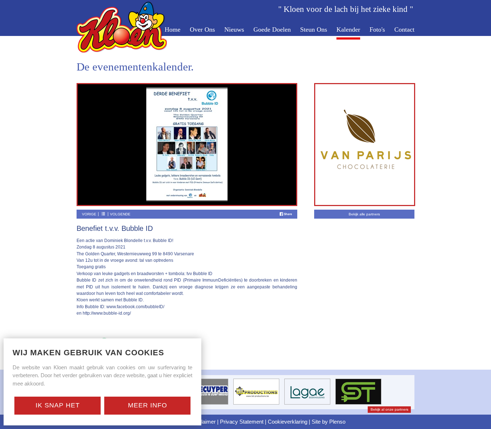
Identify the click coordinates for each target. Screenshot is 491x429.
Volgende (120, 214)
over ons (202, 30)
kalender (348, 30)
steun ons (313, 30)
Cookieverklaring (287, 422)
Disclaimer (203, 422)
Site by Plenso (328, 422)
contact (404, 30)
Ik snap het (58, 405)
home (172, 30)
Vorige (89, 214)
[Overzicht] (103, 214)
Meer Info (147, 405)
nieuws (234, 30)
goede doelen (272, 30)
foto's (377, 30)
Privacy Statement (241, 422)
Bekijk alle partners (364, 214)
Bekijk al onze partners (389, 409)
